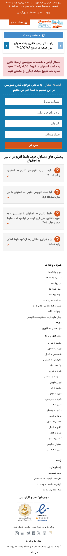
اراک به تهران (55, 366)
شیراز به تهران (55, 371)
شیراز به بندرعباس (53, 399)
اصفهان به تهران (54, 444)
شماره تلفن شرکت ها (52, 490)
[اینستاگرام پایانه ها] (17, 533)
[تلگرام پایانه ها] (28, 533)
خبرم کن (33, 145)
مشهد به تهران (54, 343)
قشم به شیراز (55, 427)
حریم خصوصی (54, 473)
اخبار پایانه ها (55, 289)
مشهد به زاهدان (54, 411)
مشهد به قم (56, 388)
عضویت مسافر (36, 12)
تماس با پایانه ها (53, 278)
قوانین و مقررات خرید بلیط (49, 484)
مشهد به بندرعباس (52, 377)
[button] (33, 134)
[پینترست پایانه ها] (45, 533)
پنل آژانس (21, 12)
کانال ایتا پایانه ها (33, 541)
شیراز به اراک (55, 405)
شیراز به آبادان (55, 433)
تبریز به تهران (55, 382)
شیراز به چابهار (55, 394)
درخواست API (54, 312)
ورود (48, 12)
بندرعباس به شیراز (53, 354)
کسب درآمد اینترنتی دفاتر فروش (46, 306)
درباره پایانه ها (54, 272)
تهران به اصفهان (54, 349)
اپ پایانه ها (56, 283)
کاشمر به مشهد (54, 439)
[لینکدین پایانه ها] (22, 533)
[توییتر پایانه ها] (39, 533)
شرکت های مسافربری (51, 328)
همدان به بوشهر (54, 422)
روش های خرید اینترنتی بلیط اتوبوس (44, 317)
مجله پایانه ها (55, 295)
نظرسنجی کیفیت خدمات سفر (47, 479)
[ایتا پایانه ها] (50, 533)
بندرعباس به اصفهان (52, 360)
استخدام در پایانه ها (52, 300)
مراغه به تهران (55, 416)
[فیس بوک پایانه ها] (33, 533)
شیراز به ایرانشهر (54, 450)
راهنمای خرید (55, 467)
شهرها (58, 323)
